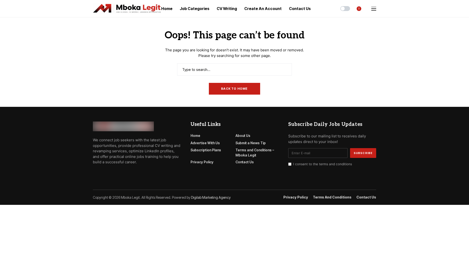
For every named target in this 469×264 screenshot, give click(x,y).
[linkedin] (122, 173)
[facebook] (94, 173)
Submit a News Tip (250, 143)
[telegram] (101, 173)
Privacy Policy (202, 162)
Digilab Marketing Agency (211, 197)
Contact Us (244, 162)
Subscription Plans (206, 150)
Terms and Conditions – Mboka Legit (254, 152)
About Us (242, 135)
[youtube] (108, 173)
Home (195, 135)
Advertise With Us (205, 143)
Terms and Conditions (332, 197)
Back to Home (234, 88)
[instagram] (115, 173)
